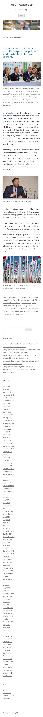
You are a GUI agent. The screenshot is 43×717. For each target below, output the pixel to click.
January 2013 (7, 673)
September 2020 (8, 514)
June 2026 (6, 386)
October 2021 (7, 488)
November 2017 (8, 574)
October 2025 (7, 398)
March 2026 (7, 392)
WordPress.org (8, 698)
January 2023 (7, 466)
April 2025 (6, 409)
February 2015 (8, 633)
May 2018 (6, 565)
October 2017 (7, 576)
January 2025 (7, 418)
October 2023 (7, 452)
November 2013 (8, 662)
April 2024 (6, 437)
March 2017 (7, 591)
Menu (21, 15)
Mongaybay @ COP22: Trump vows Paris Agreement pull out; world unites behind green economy (20, 52)
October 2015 (7, 619)
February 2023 (8, 463)
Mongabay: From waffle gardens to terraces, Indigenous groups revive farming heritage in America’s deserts (19, 369)
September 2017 (8, 579)
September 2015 (8, 622)
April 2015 (6, 627)
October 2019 (7, 534)
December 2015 (8, 613)
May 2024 (6, 435)
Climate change (23, 300)
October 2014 (7, 642)
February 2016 (8, 608)
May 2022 (6, 480)
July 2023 (6, 454)
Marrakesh (7, 308)
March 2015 (7, 630)
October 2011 (7, 676)
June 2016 (6, 599)
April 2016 (6, 605)
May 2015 (6, 625)
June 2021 (6, 497)
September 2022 (8, 474)
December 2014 (8, 636)
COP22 (31, 300)
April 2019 (6, 545)
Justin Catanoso (21, 4)
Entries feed (7, 693)
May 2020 (6, 520)
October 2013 (7, 664)
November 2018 (8, 554)
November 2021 (8, 486)
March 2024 (7, 440)
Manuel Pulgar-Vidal (25, 306)
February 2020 (8, 525)
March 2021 (7, 506)
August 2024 (7, 429)
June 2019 (6, 542)
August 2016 (7, 596)
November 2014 (8, 639)
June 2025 (6, 403)
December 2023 (8, 446)
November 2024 (8, 423)
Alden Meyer (12, 300)
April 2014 (6, 650)
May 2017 (6, 588)
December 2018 (8, 551)
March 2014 (7, 653)
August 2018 (7, 562)
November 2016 (8, 593)
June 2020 (6, 517)
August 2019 (7, 540)
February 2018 (8, 568)
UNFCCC (24, 308)
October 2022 (7, 471)
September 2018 (8, 559)
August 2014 (7, 647)
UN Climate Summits (27, 297)
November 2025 (8, 395)
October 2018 (7, 557)
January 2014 (7, 659)
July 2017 (6, 582)
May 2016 (6, 602)
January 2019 (7, 548)
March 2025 (7, 412)
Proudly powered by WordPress (13, 713)
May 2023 (6, 457)
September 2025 (8, 401)
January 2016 (7, 610)
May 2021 (6, 500)
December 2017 (8, 571)
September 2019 (8, 537)
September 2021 (8, 491)
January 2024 (7, 443)
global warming (26, 303)
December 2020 (8, 511)
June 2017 (6, 585)
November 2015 (8, 616)
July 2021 (6, 494)
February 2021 (8, 508)
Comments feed (8, 696)
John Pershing (12, 306)
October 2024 (7, 426)
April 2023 (6, 460)
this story (7, 116)
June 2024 (6, 432)
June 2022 (6, 477)
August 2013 (7, 670)
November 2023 (8, 449)
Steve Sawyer (16, 308)
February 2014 (8, 656)
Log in (5, 690)
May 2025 (6, 406)
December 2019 (8, 531)
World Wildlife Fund (22, 311)
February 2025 (8, 415)
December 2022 (8, 469)
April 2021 (6, 503)
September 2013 (8, 667)
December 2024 (8, 420)
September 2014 (8, 644)
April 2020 (6, 523)
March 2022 (7, 483)
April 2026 (6, 389)
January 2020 (7, 528)
